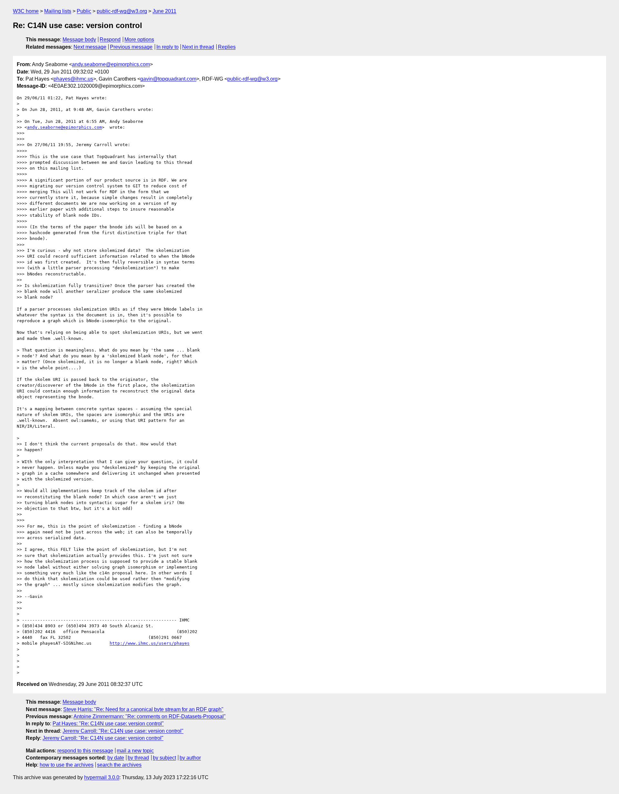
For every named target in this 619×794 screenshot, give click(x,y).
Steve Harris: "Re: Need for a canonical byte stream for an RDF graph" (143, 709)
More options (139, 39)
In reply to (167, 47)
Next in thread (198, 47)
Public (84, 11)
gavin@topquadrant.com (168, 79)
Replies (227, 47)
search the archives (119, 765)
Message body (79, 39)
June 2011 (164, 11)
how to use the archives (66, 765)
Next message (90, 47)
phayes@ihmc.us (73, 79)
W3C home (26, 11)
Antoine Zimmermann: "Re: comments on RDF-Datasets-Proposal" (150, 716)
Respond (110, 39)
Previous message (131, 47)
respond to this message (85, 750)
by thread (138, 757)
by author (190, 757)
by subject (164, 757)
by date (115, 757)
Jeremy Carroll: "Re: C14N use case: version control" (123, 731)
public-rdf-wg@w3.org (122, 11)
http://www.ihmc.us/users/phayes (150, 643)
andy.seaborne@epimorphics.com (111, 64)
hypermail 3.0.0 (101, 777)
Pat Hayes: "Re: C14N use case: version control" (108, 723)
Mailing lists (57, 11)
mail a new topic (135, 750)
